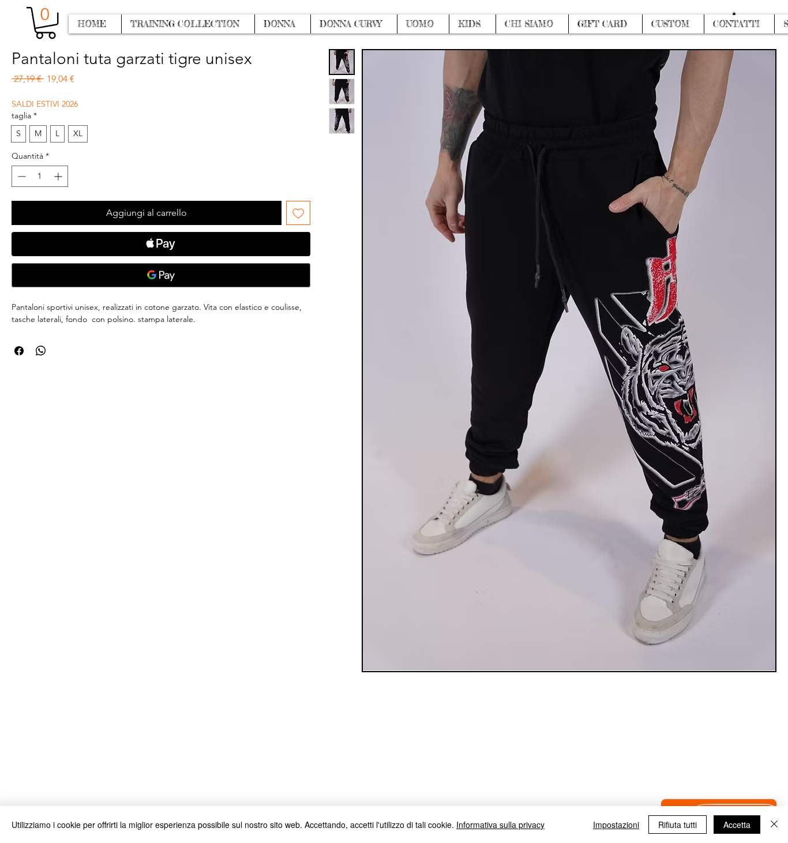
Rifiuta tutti (677, 824)
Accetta (737, 824)
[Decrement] (20, 176)
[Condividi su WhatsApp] (41, 351)
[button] (734, 13)
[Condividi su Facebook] (19, 351)
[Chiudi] (774, 824)
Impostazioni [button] (616, 824)
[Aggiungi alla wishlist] (298, 213)
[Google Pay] (161, 275)
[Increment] (59, 176)
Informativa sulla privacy (500, 824)
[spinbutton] (40, 176)
